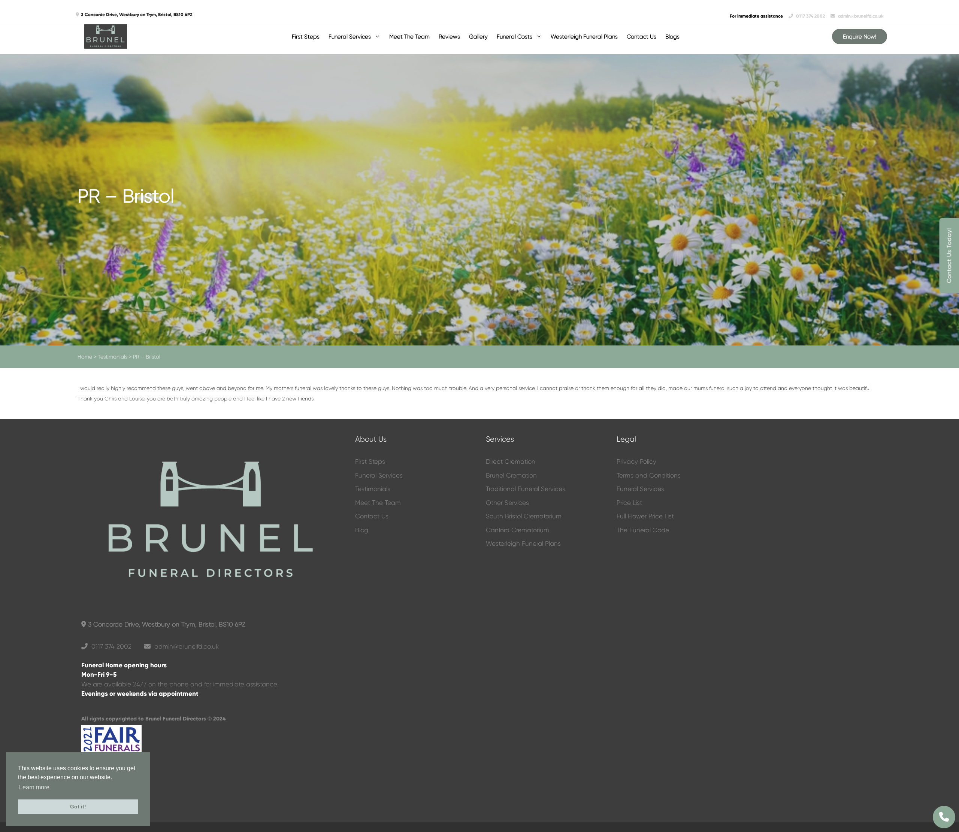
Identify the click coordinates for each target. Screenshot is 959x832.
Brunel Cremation (511, 475)
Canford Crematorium (517, 530)
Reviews (449, 36)
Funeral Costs (514, 36)
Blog (361, 530)
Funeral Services (350, 36)
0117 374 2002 (810, 16)
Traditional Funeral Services (525, 489)
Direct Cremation (510, 461)
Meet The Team (409, 36)
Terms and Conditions (649, 475)
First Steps (306, 36)
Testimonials (112, 357)
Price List (629, 502)
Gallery (478, 36)
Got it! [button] (78, 807)
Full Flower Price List (645, 516)
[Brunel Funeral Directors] (105, 36)
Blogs (672, 36)
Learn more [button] (34, 787)
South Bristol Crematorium (524, 516)
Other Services (507, 502)
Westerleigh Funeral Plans (584, 36)
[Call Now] (944, 817)
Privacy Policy (636, 461)
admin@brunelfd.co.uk (860, 16)
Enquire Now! (859, 36)
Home (85, 357)
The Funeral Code (643, 530)
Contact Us (641, 36)
